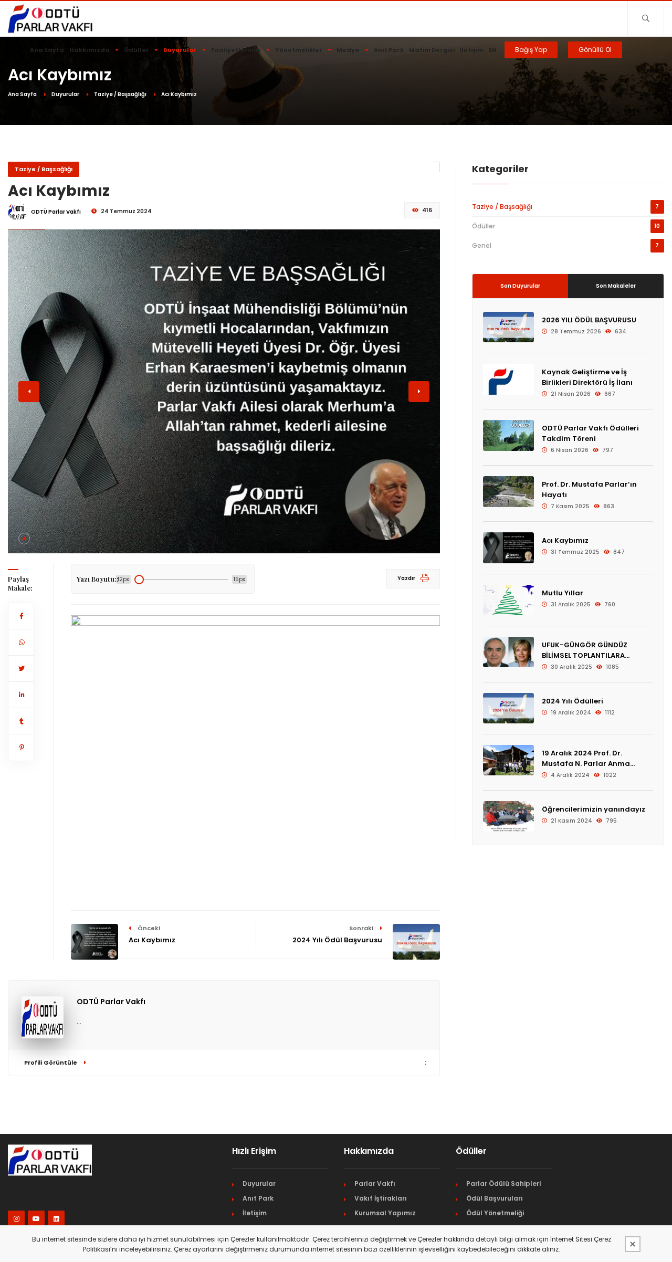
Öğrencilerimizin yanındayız (593, 809)
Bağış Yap (531, 49)
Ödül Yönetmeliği (495, 1212)
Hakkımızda (89, 50)
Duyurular (180, 50)
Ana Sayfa (47, 50)
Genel (481, 245)
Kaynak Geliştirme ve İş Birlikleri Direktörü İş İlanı (587, 377)
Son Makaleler (616, 286)
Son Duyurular (520, 286)
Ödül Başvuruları (494, 1198)
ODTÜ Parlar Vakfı (111, 1001)
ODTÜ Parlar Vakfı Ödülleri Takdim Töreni (590, 433)
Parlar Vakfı (374, 1183)
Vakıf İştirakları (380, 1198)
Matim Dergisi (432, 50)
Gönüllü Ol (595, 49)
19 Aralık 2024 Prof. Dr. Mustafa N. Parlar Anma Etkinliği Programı (586, 758)
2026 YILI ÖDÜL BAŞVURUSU (589, 320)
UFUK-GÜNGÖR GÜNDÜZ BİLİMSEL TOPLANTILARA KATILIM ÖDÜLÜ (584, 650)
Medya (348, 50)
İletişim (472, 50)
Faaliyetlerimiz (236, 50)
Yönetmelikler (298, 50)
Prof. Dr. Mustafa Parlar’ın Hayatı (589, 489)
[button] (24, 538)
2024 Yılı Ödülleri (572, 701)
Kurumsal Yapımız (385, 1212)
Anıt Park (389, 50)
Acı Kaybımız (565, 540)
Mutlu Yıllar (562, 593)
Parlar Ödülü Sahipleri (503, 1183)
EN (493, 50)
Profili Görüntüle (51, 1062)
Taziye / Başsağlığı (120, 94)
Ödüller (136, 50)
